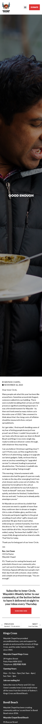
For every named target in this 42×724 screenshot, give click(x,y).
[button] (25, 7)
